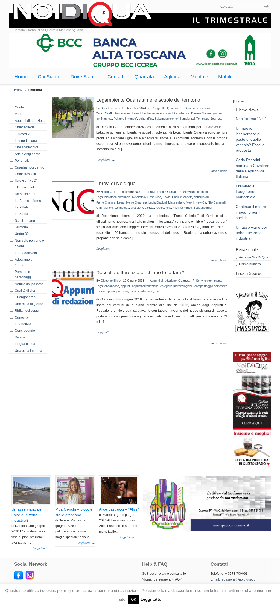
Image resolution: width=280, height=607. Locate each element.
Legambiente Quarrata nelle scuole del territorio (148, 100)
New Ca (201, 202)
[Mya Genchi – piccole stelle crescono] (75, 503)
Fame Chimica (105, 202)
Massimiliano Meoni (181, 202)
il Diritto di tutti (25, 187)
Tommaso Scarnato (209, 118)
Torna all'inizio (219, 171)
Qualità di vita (25, 291)
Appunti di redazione (30, 121)
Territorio (21, 227)
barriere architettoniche (130, 113)
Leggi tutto (151, 599)
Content (21, 107)
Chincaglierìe (25, 127)
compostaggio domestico (211, 286)
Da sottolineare (26, 194)
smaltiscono (145, 291)
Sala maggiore (164, 118)
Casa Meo (154, 197)
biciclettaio (139, 197)
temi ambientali (185, 118)
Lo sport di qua (26, 141)
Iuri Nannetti (104, 118)
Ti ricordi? (22, 134)
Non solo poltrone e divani (29, 243)
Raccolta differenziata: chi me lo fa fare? (140, 272)
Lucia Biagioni (157, 202)
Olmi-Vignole (104, 207)
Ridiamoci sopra (27, 311)
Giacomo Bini (109, 280)
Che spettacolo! (26, 147)
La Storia (21, 214)
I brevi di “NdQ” (26, 180)
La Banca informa (28, 201)
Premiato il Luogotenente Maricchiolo (248, 191)
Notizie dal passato (29, 284)
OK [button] (133, 599)
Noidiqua (106, 191)
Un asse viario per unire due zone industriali (251, 232)
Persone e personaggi (23, 274)
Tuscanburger (203, 207)
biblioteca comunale (117, 197)
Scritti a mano (25, 221)
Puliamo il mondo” (125, 118)
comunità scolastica (176, 113)
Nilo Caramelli (217, 202)
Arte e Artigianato (27, 154)
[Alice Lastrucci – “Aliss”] (119, 503)
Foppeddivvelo (26, 253)
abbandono (111, 286)
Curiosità (21, 317)
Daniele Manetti (201, 113)
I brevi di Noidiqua (116, 183)
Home (18, 89)
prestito (136, 207)
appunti (125, 286)
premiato (122, 291)
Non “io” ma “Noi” (251, 118)
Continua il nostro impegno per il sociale (251, 212)
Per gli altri (23, 161)
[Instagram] (29, 579)
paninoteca (122, 207)
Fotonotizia (23, 324)
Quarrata (173, 108)
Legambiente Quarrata (132, 202)
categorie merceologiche (176, 286)
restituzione (163, 207)
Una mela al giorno (29, 304)
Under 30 (22, 234)
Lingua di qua (25, 344)
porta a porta (106, 291)
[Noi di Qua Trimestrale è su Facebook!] (18, 579)
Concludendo (25, 330)
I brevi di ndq (155, 191)
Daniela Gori (109, 108)
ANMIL (108, 113)
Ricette (20, 337)
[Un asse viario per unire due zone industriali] (31, 503)
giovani (217, 113)
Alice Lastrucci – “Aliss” (119, 509)
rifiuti (150, 118)
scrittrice (186, 207)
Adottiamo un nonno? (24, 262)
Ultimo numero (250, 264)
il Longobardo (25, 297)
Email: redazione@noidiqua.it (233, 579)
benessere (154, 113)
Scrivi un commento (198, 108)
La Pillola (22, 207)
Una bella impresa (28, 351)
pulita (142, 118)
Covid (166, 197)
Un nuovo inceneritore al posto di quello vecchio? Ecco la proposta (250, 139)
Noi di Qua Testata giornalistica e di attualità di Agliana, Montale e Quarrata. (140, 15)
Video (19, 114)
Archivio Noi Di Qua (253, 257)
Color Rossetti (25, 174)
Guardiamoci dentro (29, 167)
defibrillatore (202, 197)
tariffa (158, 291)
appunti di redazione (145, 286)
